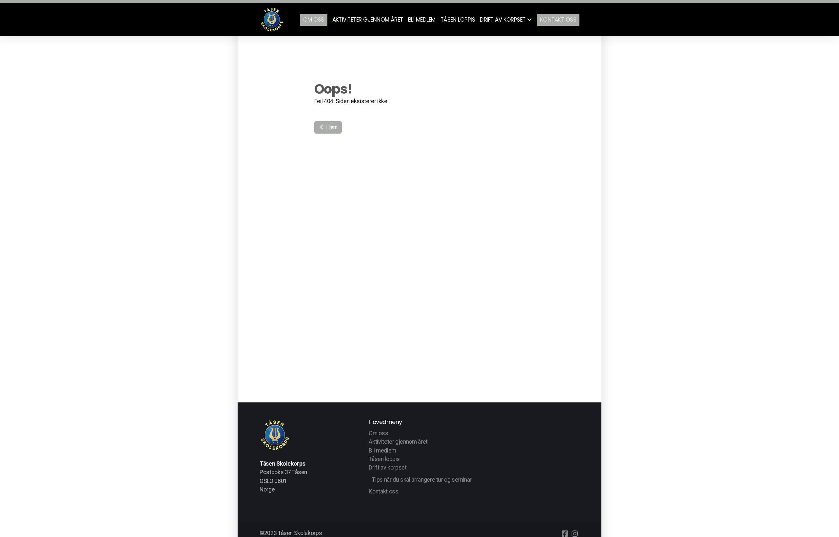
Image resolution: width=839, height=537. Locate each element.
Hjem (331, 127)
